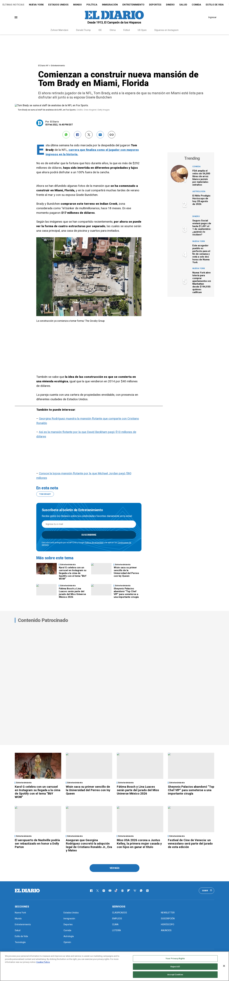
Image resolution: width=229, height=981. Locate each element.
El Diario (54, 121)
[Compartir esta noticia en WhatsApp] (66, 134)
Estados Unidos (58, 4)
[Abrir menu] (15, 17)
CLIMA (115, 924)
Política (91, 4)
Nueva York (36, 4)
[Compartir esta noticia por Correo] (100, 134)
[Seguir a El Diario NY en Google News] (122, 891)
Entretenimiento (133, 4)
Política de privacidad (94, 543)
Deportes (155, 4)
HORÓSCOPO (167, 924)
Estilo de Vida (215, 4)
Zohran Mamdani (59, 30)
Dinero (170, 4)
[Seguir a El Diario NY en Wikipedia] (135, 891)
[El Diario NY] (114, 17)
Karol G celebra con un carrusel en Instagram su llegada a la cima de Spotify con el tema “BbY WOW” (72, 573)
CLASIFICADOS (119, 912)
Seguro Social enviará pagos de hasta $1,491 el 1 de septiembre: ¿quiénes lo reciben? (201, 227)
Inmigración (110, 4)
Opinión (67, 942)
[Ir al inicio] (27, 891)
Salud (183, 4)
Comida (196, 4)
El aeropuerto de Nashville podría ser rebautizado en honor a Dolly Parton (37, 843)
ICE (100, 30)
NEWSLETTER (168, 912)
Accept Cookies (175, 974)
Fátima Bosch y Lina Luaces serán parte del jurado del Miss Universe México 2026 (72, 592)
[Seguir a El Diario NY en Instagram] (104, 891)
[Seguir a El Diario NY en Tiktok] (116, 891)
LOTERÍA (116, 930)
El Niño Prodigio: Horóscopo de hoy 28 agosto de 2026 (201, 199)
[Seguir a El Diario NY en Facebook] (91, 891)
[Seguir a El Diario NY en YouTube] (110, 891)
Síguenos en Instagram (166, 30)
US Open (142, 30)
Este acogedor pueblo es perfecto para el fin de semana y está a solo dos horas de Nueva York (201, 254)
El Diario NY (43, 65)
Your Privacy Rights (175, 958)
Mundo (77, 4)
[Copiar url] (111, 134)
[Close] (224, 965)
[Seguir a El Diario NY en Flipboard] (129, 891)
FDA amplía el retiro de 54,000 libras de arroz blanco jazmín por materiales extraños (201, 177)
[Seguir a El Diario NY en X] (97, 891)
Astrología (198, 191)
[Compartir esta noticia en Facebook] (77, 134)
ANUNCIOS (166, 930)
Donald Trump (83, 30)
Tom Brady (45, 494)
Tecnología (20, 942)
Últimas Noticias (13, 4)
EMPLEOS (117, 918)
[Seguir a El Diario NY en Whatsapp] (141, 891)
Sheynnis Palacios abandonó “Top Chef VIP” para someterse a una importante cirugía (126, 592)
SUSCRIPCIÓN (168, 918)
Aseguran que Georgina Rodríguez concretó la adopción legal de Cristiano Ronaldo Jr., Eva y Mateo (89, 845)
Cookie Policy (43, 962)
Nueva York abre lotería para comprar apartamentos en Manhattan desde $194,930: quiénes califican (201, 282)
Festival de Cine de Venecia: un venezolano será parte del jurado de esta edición (190, 843)
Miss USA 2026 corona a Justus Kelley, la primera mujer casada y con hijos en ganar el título (139, 843)
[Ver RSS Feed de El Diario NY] (147, 891)
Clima (113, 30)
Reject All (175, 966)
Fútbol (126, 30)
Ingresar (212, 17)
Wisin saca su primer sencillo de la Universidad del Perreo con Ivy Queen (126, 571)
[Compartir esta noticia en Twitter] (89, 134)
